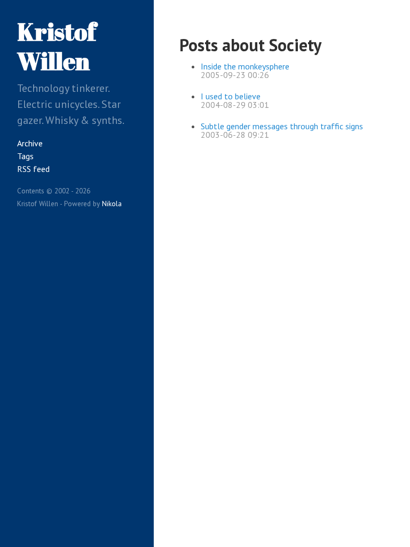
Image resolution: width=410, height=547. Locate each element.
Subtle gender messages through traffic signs (282, 126)
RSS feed (33, 168)
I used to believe (231, 96)
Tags (25, 156)
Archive (30, 143)
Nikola (112, 203)
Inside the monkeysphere (245, 66)
